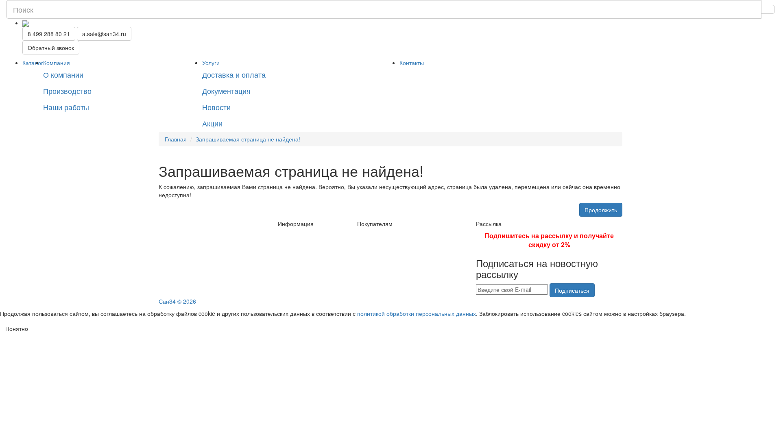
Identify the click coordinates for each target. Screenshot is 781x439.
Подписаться (572, 290)
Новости (216, 107)
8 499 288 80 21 (49, 34)
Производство (67, 90)
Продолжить (601, 210)
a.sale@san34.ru (104, 34)
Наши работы (66, 107)
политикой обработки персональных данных (416, 313)
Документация (226, 90)
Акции (212, 123)
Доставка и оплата (234, 74)
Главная (176, 139)
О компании (63, 74)
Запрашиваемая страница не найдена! (248, 139)
